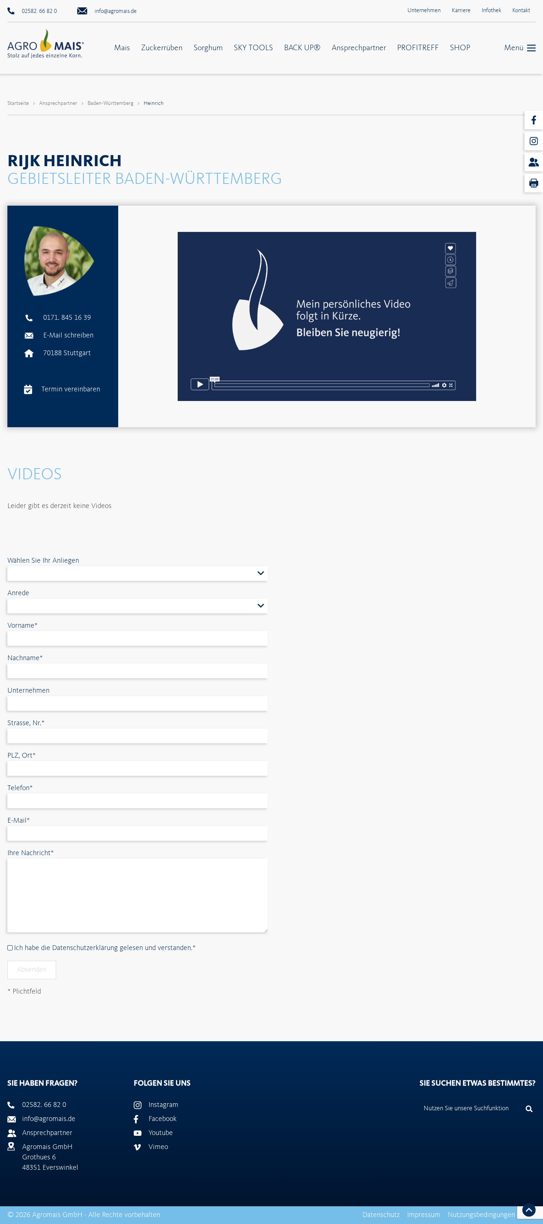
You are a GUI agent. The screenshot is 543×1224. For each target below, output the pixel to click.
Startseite (18, 103)
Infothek (491, 11)
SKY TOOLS (253, 48)
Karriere (461, 11)
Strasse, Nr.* (26, 723)
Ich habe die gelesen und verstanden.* (104, 948)
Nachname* (25, 658)
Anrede (18, 593)
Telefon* (20, 788)
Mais (122, 48)
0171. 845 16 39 (67, 318)
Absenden (32, 970)
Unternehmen (424, 11)
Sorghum (208, 48)
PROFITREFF (418, 48)
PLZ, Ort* (21, 756)
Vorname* (22, 626)
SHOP (460, 48)
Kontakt (521, 11)
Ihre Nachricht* (30, 853)
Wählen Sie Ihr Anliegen (43, 561)
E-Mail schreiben (68, 335)
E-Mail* (18, 820)
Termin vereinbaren (70, 389)
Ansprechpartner (359, 48)
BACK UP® (302, 48)
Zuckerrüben (161, 48)
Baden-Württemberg (110, 103)
